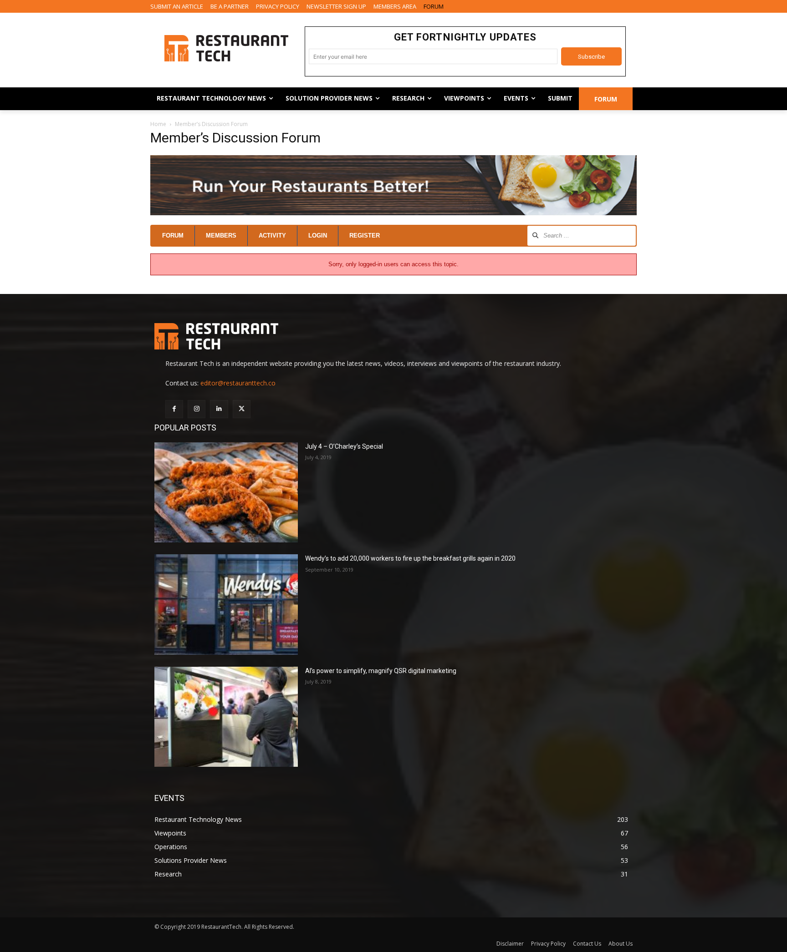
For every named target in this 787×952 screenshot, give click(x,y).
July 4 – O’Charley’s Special (344, 446)
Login (317, 235)
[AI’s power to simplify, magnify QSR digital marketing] (226, 717)
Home (158, 124)
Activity (272, 235)
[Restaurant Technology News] (226, 48)
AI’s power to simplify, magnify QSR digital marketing (380, 670)
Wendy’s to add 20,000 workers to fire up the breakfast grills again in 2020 (410, 558)
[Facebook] (174, 409)
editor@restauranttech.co (238, 383)
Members (221, 235)
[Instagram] (196, 409)
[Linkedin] (219, 409)
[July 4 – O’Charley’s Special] (226, 492)
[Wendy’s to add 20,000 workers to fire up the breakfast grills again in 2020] (226, 604)
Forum (173, 235)
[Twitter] (241, 409)
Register (364, 235)
